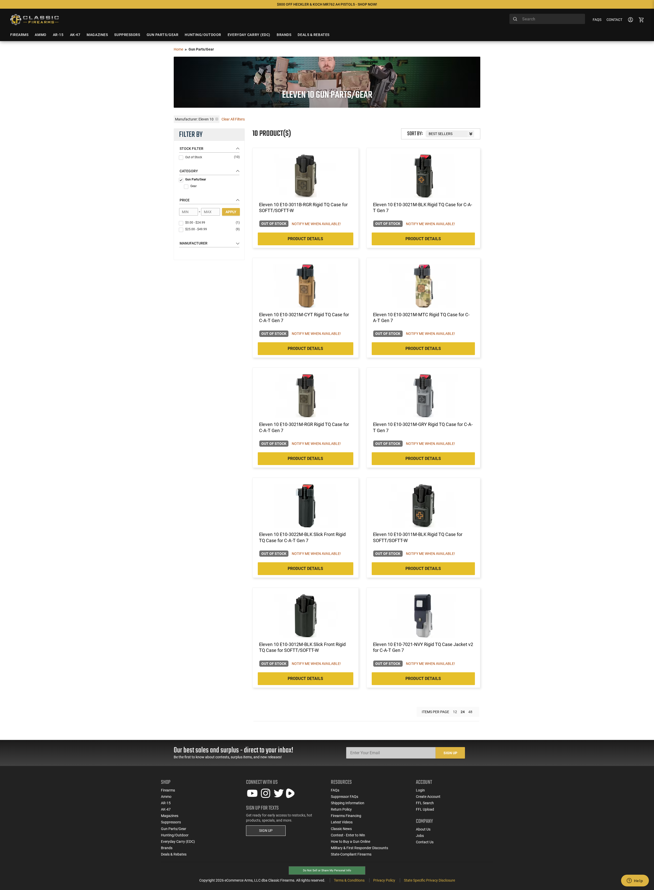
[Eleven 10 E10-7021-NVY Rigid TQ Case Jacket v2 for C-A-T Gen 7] (423, 616)
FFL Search (425, 803)
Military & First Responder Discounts (359, 848)
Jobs (420, 836)
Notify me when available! (316, 224)
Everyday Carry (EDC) (178, 841)
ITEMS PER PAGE (435, 712)
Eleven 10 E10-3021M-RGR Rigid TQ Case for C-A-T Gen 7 (304, 427)
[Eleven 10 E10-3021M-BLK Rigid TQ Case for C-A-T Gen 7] (423, 176)
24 (463, 712)
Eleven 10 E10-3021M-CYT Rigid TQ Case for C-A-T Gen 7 (304, 317)
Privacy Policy (384, 880)
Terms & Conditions (349, 880)
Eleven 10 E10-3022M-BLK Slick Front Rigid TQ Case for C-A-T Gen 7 (302, 537)
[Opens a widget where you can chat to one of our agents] (635, 881)
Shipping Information (347, 803)
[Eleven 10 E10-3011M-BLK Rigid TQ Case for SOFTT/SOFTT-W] (423, 506)
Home (178, 49)
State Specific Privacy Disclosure (429, 880)
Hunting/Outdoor (175, 835)
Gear (193, 186)
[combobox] (547, 19)
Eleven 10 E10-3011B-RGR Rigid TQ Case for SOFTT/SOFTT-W (303, 207)
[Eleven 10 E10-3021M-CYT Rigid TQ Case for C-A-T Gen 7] (305, 286)
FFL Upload (425, 809)
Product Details (305, 238)
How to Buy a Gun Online (350, 841)
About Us (423, 829)
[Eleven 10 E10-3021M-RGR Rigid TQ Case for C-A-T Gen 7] (305, 396)
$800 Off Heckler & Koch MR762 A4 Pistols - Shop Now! (327, 4)
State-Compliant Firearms (351, 854)
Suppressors (171, 822)
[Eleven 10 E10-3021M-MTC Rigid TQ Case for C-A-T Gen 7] (423, 286)
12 (455, 712)
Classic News (341, 829)
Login (420, 790)
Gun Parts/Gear (195, 179)
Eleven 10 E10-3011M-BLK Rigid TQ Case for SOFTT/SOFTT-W (417, 537)
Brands (166, 848)
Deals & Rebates (173, 854)
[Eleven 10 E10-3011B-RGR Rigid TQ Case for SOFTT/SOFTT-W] (305, 176)
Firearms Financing (346, 816)
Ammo (166, 797)
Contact (614, 20)
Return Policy (341, 809)
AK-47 (166, 809)
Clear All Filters (233, 119)
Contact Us (425, 842)
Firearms (168, 790)
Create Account (428, 797)
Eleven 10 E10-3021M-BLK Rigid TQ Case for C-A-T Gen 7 (422, 207)
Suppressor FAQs (344, 797)
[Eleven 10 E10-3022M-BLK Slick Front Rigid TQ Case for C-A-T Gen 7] (305, 506)
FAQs (597, 20)
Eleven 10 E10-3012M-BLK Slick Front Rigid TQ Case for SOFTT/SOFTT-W (302, 647)
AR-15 (166, 803)
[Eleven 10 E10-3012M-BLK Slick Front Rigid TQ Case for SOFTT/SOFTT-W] (305, 616)
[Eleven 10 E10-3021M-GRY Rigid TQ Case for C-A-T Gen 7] (423, 396)
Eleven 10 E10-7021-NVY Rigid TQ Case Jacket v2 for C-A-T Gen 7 (423, 647)
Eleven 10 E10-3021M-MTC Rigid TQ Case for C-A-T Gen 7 (421, 317)
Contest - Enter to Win (348, 835)
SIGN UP (266, 830)
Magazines (169, 816)
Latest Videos (342, 822)
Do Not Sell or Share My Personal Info (327, 870)
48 (470, 712)
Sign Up (450, 753)
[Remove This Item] (216, 119)
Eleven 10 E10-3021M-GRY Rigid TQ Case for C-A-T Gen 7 (423, 427)
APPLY (231, 212)
